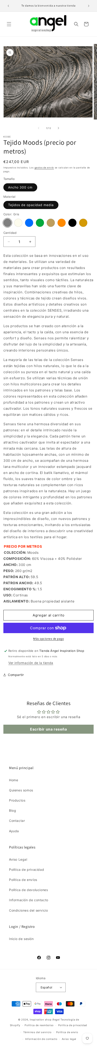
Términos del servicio (37, 1032)
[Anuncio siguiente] (89, 6)
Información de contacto (28, 900)
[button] (9, 24)
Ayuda (14, 831)
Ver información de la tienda (30, 663)
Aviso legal (69, 1039)
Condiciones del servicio (28, 910)
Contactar (17, 821)
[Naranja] (62, 223)
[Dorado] (83, 223)
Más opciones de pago (48, 638)
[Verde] (40, 223)
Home (13, 780)
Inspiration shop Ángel (45, 1019)
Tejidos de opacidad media (31, 205)
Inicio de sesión (21, 939)
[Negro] (72, 223)
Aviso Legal (18, 859)
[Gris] (7, 223)
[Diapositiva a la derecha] (58, 128)
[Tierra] (51, 223)
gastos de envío (44, 167)
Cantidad (9, 232)
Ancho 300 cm (20, 187)
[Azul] (29, 223)
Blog (12, 810)
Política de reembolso (39, 1025)
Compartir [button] (16, 675)
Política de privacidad (26, 869)
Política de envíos (23, 880)
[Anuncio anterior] (8, 6)
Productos (17, 800)
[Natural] (18, 223)
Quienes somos (21, 790)
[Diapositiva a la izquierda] (39, 128)
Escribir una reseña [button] (48, 729)
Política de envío (67, 1032)
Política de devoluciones (28, 890)
